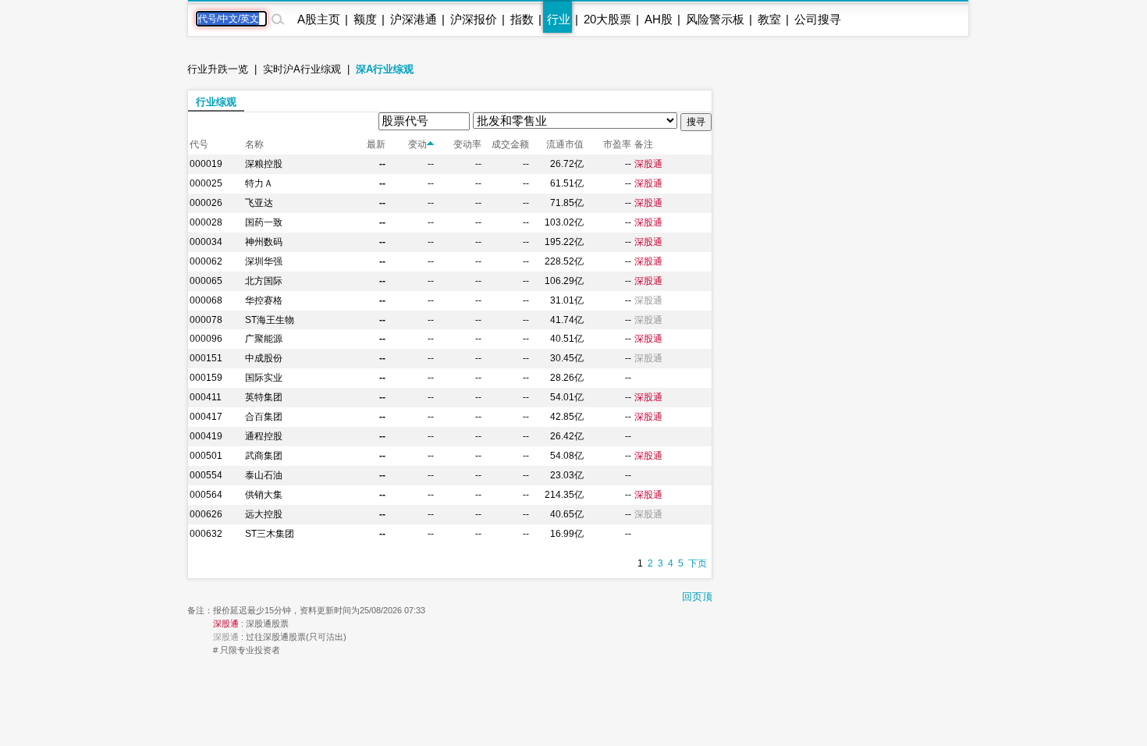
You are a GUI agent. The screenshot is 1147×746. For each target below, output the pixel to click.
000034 (206, 241)
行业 (558, 19)
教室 (769, 19)
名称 (254, 144)
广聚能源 (263, 338)
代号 (199, 144)
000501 (206, 455)
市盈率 (617, 144)
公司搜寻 (817, 19)
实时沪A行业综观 (302, 69)
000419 (206, 436)
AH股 (659, 19)
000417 (206, 416)
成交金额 (510, 144)
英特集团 (263, 397)
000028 (206, 222)
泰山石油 (263, 475)
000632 (206, 533)
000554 (206, 475)
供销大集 (263, 494)
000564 (206, 494)
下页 (697, 563)
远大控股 (263, 514)
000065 (206, 280)
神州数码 (263, 241)
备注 (643, 144)
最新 (376, 144)
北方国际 (263, 280)
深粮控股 (263, 163)
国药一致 (263, 222)
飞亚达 (259, 202)
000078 (206, 319)
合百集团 (263, 416)
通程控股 (263, 436)
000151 (206, 358)
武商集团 (263, 455)
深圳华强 (263, 261)
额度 (365, 19)
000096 (206, 338)
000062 (206, 261)
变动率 (467, 144)
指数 (522, 19)
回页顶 (697, 596)
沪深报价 (473, 19)
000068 (206, 300)
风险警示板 (715, 19)
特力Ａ (259, 183)
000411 (206, 397)
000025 (206, 183)
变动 (417, 144)
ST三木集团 (269, 533)
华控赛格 (263, 300)
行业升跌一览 (217, 69)
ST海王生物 (269, 319)
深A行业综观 (385, 69)
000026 (206, 202)
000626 (206, 514)
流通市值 (565, 144)
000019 (206, 163)
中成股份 (263, 358)
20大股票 (607, 19)
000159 (206, 377)
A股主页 (318, 19)
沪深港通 (413, 19)
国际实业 (263, 377)
